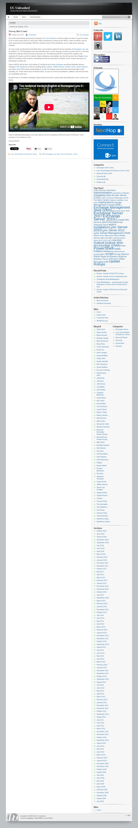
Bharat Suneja (102, 335)
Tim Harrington (102, 504)
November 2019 (102, 540)
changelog (99, 195)
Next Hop (100, 451)
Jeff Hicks (100, 381)
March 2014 (101, 627)
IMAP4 (112, 224)
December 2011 (102, 705)
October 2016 (102, 592)
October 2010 (102, 737)
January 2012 (102, 703)
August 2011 (101, 717)
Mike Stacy (101, 442)
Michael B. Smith (103, 424)
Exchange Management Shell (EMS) (112, 208)
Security (117, 254)
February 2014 (102, 630)
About (24, 17)
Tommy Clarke (70, 67)
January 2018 (102, 560)
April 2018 (100, 551)
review (106, 251)
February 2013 (102, 665)
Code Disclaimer (35, 17)
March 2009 (101, 787)
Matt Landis (101, 421)
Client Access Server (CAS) (110, 196)
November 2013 (102, 639)
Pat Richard (32, 35)
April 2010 (100, 752)
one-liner (117, 240)
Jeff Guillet (100, 378)
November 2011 (102, 708)
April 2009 (100, 784)
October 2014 (102, 612)
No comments (84, 35)
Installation (101, 227)
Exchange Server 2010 (107, 217)
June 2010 (100, 746)
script (109, 254)
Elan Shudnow (102, 364)
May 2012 (100, 691)
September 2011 (103, 714)
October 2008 (102, 796)
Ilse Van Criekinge (103, 370)
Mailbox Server (99, 236)
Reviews (100, 182)
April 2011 (100, 726)
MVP (43, 154)
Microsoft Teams (102, 173)
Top (129, 815)
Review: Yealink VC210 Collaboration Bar (112, 276)
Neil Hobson (101, 448)
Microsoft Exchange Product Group (102, 432)
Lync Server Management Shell (112, 233)
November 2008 (102, 793)
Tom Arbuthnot (21, 67)
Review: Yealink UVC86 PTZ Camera (110, 273)
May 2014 (100, 621)
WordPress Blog (102, 519)
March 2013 (101, 662)
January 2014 (102, 633)
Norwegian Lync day (80, 49)
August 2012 (101, 682)
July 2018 (100, 546)
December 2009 (102, 764)
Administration (103, 192)
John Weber (101, 390)
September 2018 (103, 543)
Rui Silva (100, 474)
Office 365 (104, 238)
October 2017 (102, 569)
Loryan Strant (101, 409)
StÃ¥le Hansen (58, 67)
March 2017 (101, 578)
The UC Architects (49, 38)
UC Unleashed (20, 8)
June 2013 (100, 653)
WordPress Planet (103, 522)
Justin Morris (101, 398)
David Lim (100, 350)
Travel (75, 154)
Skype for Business (109, 256)
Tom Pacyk (101, 510)
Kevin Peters (101, 404)
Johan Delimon (82, 67)
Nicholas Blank (102, 454)
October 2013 (102, 641)
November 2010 (102, 734)
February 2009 (102, 790)
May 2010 (100, 749)
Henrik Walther (102, 367)
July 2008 (100, 801)
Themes (100, 498)
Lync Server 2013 (113, 230)
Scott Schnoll (101, 482)
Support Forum (102, 495)
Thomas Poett (102, 501)
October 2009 (102, 769)
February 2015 (102, 604)
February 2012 (102, 700)
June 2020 (100, 534)
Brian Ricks (101, 344)
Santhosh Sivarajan (104, 303)
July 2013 (100, 650)
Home (9, 17)
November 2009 (102, 766)
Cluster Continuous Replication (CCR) (114, 198)
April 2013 (100, 659)
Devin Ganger (102, 353)
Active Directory (100, 190)
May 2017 (100, 572)
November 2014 (102, 610)
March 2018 (101, 554)
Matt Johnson (101, 418)
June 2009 (100, 778)
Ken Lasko (100, 401)
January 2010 (102, 761)
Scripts (15, 17)
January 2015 (102, 607)
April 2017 (100, 575)
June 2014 (100, 618)
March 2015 (101, 601)
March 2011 (101, 729)
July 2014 (100, 615)
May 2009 (100, 781)
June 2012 (100, 688)
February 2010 (102, 758)
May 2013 (100, 656)
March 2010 (101, 755)
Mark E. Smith (102, 412)
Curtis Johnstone (103, 347)
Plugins (99, 463)
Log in (99, 312)
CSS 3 (50, 818)
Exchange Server (103, 168)
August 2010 (101, 743)
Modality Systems (103, 445)
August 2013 (101, 647)
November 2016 (102, 589)
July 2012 (100, 685)
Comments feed (102, 318)
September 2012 (103, 679)
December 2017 (102, 563)
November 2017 (102, 566)
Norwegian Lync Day (52, 154)
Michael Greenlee (103, 427)
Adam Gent (16, 69)
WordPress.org (102, 321)
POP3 (123, 246)
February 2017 (102, 580)
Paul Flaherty (101, 457)
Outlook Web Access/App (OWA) (108, 244)
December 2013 (102, 636)
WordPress (13, 817)
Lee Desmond (102, 406)
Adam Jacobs (102, 332)
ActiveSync (111, 190)
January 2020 (102, 537)
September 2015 (103, 598)
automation (117, 193)
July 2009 (100, 775)
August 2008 (101, 798)
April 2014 (100, 624)
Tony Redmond (102, 516)
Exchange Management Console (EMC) (108, 203)
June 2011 (100, 723)
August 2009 (101, 772)
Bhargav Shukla (102, 338)
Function (113, 222)
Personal (100, 176)
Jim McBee (101, 387)
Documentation (102, 356)
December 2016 (102, 586)
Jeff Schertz (101, 384)
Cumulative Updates (101, 200)
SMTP (116, 259)
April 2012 (100, 694)
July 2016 (100, 595)
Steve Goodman (57, 64)
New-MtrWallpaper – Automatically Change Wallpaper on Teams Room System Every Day (112, 284)
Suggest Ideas (102, 493)
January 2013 (102, 668)
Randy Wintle (101, 466)
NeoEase (30, 818)
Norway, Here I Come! (18, 31)
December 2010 (102, 732)
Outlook (99, 242)
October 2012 (102, 676)
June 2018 (100, 548)
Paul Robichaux (102, 460)
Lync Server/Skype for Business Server (24, 154)
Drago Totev (101, 358)
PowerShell (101, 179)
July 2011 (100, 720)
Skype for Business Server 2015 (110, 257)
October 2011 (101, 711)
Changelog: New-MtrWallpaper (108, 279)
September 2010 (103, 740)
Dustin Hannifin (102, 361)
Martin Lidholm (47, 67)
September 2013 (103, 644)
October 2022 (102, 531)
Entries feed (101, 315)
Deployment (104, 202)
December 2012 (102, 671)
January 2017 (102, 583)
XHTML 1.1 (41, 818)
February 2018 (102, 557)
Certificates (125, 193)
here (86, 56)
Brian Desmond (102, 300)
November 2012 (102, 673)
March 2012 (101, 697)
